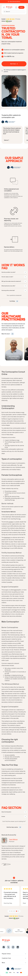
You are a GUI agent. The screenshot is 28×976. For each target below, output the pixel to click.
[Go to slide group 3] (13, 911)
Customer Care (6, 958)
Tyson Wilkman (13, 839)
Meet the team (6, 334)
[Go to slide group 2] (11, 911)
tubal (15, 590)
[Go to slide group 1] (9, 911)
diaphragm (7, 537)
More (3, 963)
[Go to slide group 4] (14, 911)
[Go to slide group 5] (16, 911)
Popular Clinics (6, 954)
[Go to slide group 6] (18, 911)
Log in (21, 7)
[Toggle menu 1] (4, 7)
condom (10, 522)
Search (8, 12)
